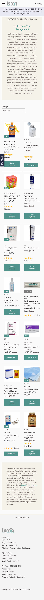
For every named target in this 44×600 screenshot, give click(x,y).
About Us (5, 537)
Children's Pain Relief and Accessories (12, 196)
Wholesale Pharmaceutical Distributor (16, 548)
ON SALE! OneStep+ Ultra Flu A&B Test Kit (31, 346)
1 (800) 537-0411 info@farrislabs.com (22, 19)
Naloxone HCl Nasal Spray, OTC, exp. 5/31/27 (11, 346)
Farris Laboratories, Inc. (22, 589)
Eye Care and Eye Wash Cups (10, 300)
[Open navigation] (3, 3)
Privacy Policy (7, 553)
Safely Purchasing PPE (10, 561)
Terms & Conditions (9, 556)
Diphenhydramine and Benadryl (10, 247)
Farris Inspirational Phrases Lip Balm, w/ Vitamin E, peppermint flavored (32, 302)
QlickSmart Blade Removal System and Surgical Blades (11, 389)
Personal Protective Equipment (13, 577)
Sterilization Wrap (31, 388)
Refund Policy (7, 558)
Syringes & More (8, 572)
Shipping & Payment (9, 545)
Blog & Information (9, 543)
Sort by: (5, 107)
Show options (12, 164)
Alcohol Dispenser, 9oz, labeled (31, 145)
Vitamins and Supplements (30, 435)
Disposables (6, 569)
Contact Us (6, 540)
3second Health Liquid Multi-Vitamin (11, 144)
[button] (2, 160)
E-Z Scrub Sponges (31, 246)
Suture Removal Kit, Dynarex (11, 435)
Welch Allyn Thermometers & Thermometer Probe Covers (32, 198)
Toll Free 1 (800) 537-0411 (11, 566)
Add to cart (31, 165)
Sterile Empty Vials (9, 574)
